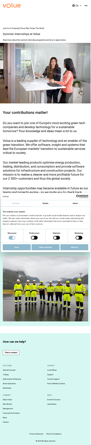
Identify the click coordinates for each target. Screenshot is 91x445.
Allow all (74, 247)
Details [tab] (45, 203)
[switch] (34, 238)
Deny (17, 247)
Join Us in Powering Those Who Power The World (23, 28)
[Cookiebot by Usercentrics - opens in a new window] (78, 196)
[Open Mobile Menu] (86, 5)
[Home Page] (15, 7)
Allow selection (45, 247)
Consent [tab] (15, 203)
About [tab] (75, 203)
